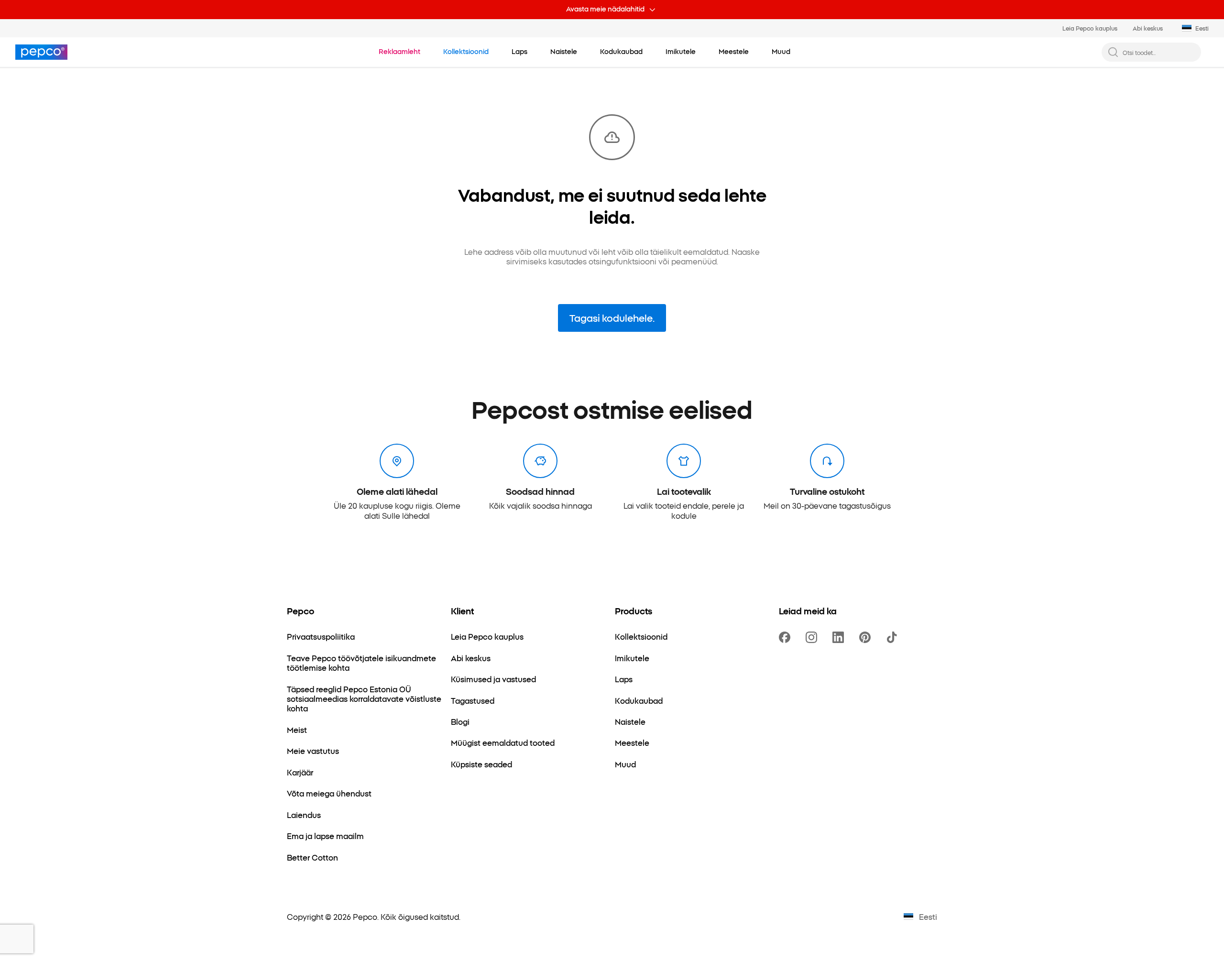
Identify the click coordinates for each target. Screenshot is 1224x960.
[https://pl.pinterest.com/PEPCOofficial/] (866, 637)
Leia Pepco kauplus (1089, 28)
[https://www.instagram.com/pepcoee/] (813, 637)
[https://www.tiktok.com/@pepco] (893, 637)
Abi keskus (1148, 28)
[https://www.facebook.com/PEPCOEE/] (786, 637)
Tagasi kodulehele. (612, 317)
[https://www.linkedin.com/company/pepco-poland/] (840, 637)
